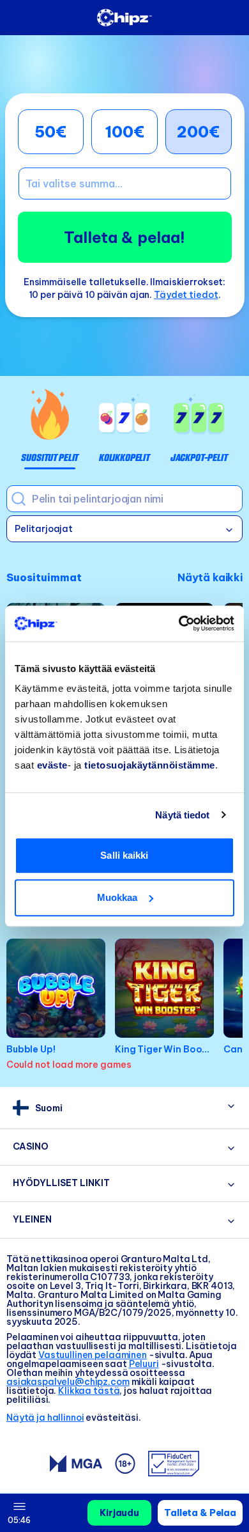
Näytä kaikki (210, 577)
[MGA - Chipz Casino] (76, 1463)
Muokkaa (117, 897)
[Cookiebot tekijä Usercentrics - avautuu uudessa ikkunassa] (179, 623)
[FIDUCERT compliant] (173, 1463)
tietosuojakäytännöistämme (149, 765)
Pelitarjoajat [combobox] (44, 529)
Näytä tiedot (182, 814)
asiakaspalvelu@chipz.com (68, 1381)
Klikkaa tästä (88, 1390)
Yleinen (32, 1219)
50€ (50, 131)
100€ (124, 131)
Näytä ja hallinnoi (45, 1417)
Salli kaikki (124, 855)
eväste (52, 765)
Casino (31, 1146)
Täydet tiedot (186, 295)
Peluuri (144, 1364)
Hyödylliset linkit (61, 1183)
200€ (198, 131)
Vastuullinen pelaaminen (92, 1355)
